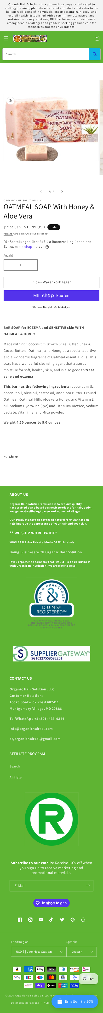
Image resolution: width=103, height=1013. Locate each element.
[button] (6, 38)
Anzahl (8, 255)
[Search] (94, 54)
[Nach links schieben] (41, 191)
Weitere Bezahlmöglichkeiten (51, 307)
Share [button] (13, 456)
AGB (46, 1002)
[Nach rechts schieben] (62, 191)
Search (15, 766)
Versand (8, 233)
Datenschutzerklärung (25, 1002)
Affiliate (16, 777)
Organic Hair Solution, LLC (32, 995)
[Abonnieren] (88, 885)
